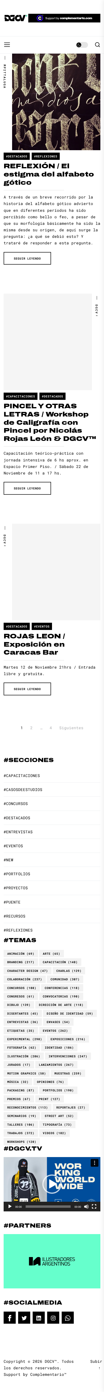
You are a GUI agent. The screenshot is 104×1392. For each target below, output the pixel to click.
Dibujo (18, 1005)
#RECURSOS (14, 916)
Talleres (20, 1124)
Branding (20, 962)
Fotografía (21, 1047)
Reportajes (70, 1107)
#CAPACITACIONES (20, 396)
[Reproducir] (9, 1206)
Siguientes (71, 727)
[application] (52, 1184)
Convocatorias (61, 996)
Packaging (20, 1090)
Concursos (21, 988)
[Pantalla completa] (94, 1206)
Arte (51, 953)
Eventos (55, 1030)
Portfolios (58, 1090)
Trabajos (20, 1133)
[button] (52, 1184)
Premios (18, 1099)
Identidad (59, 1047)
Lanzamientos (56, 1065)
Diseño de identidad (70, 1013)
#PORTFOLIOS (17, 873)
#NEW (8, 859)
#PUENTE (12, 901)
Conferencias (62, 988)
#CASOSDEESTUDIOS (23, 789)
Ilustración (23, 1056)
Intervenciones (68, 1056)
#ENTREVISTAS (18, 831)
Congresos (20, 996)
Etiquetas (20, 1030)
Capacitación (60, 962)
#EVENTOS (42, 626)
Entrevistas (22, 1022)
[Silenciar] (86, 1206)
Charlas (69, 971)
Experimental (24, 1039)
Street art (59, 1116)
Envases (58, 1022)
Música (18, 1082)
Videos (54, 1133)
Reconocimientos (27, 1107)
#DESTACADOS (16, 156)
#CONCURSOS (16, 803)
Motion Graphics (26, 1073)
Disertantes (22, 1013)
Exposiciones (68, 1039)
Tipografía (57, 1124)
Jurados (18, 1065)
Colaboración (24, 979)
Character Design (27, 971)
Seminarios (21, 1116)
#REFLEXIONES (45, 156)
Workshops (21, 1142)
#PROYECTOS (16, 887)
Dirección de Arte (61, 1005)
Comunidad (65, 979)
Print (49, 1099)
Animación (20, 953)
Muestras (68, 1073)
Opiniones (50, 1082)
